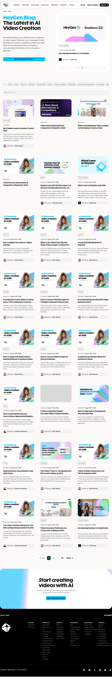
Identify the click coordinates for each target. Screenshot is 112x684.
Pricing (71, 5)
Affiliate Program (75, 629)
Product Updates (60, 84)
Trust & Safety (102, 636)
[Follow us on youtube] (89, 670)
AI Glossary (73, 645)
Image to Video (46, 650)
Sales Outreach (60, 638)
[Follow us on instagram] (105, 670)
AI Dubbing (45, 659)
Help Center (73, 634)
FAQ (71, 643)
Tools (16, 84)
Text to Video (46, 647)
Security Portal (102, 634)
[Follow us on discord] (84, 670)
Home (4, 11)
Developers (35, 5)
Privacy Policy (102, 638)
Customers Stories (75, 627)
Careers (100, 627)
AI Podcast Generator (48, 645)
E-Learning (100, 84)
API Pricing (31, 627)
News (50, 84)
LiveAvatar (45, 636)
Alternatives (101, 629)
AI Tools (44, 657)
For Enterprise (88, 625)
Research (63, 5)
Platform (17, 5)
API (43, 629)
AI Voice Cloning (46, 643)
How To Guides (74, 638)
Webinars (73, 632)
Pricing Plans (31, 625)
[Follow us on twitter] (94, 670)
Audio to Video (46, 652)
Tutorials (31, 84)
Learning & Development (86, 84)
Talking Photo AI (46, 627)
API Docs (72, 641)
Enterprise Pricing (89, 627)
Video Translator (46, 632)
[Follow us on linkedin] (100, 670)
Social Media (41, 84)
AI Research (101, 632)
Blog (71, 625)
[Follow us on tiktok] (110, 670)
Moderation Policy (103, 643)
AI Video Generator (47, 638)
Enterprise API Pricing (90, 629)
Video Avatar (45, 625)
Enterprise (54, 5)
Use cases (25, 5)
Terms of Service (102, 641)
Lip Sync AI (45, 654)
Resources (45, 5)
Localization (45, 634)
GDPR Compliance (103, 645)
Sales (10, 84)
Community (73, 636)
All (5, 84)
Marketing (72, 84)
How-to (23, 84)
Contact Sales (88, 632)
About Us (101, 625)
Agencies (58, 625)
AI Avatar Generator (47, 641)
